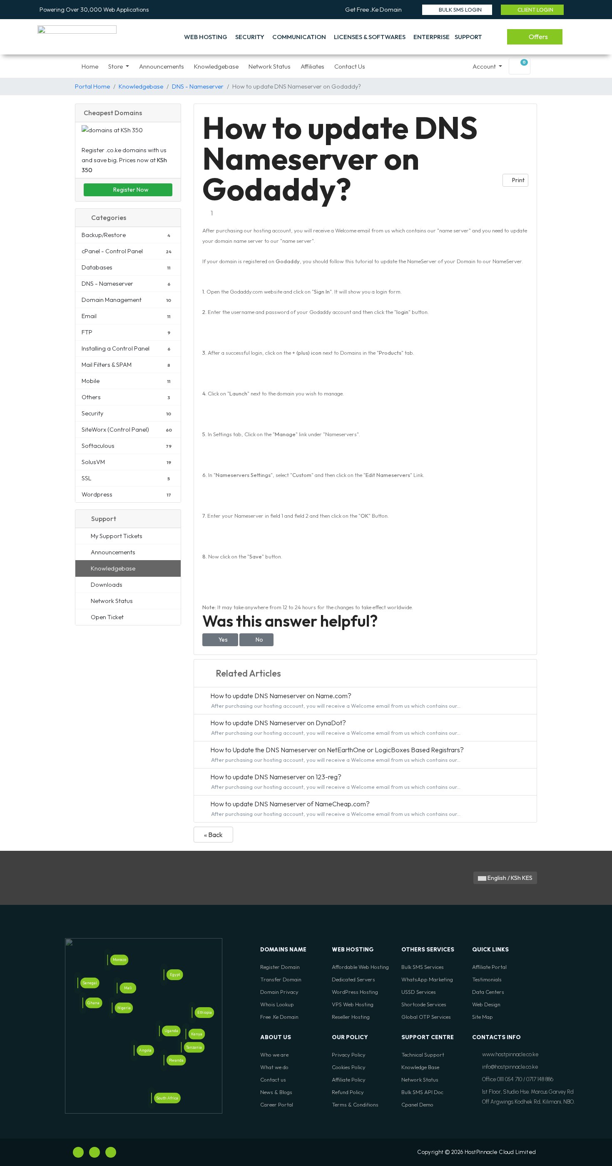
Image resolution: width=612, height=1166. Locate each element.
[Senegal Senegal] (77, 983)
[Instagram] (110, 1152)
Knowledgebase (216, 66)
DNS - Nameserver (198, 86)
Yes (222, 639)
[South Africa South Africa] (151, 1098)
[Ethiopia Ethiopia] (192, 1012)
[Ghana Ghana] (82, 1003)
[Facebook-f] (78, 1152)
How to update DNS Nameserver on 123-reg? (334, 781)
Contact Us (349, 66)
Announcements (161, 66)
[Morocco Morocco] (107, 960)
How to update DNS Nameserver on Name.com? (334, 700)
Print (518, 180)
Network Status (270, 66)
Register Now (130, 189)
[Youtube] (94, 1152)
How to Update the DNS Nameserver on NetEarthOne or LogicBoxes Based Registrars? (336, 754)
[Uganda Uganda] (159, 1030)
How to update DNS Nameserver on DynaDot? (334, 727)
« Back (213, 834)
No (258, 639)
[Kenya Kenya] (186, 1034)
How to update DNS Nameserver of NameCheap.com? (334, 808)
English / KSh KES (509, 878)
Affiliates (312, 66)
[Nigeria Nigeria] (112, 1007)
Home (90, 66)
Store (116, 66)
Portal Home (92, 86)
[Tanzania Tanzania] (181, 1047)
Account (485, 66)
